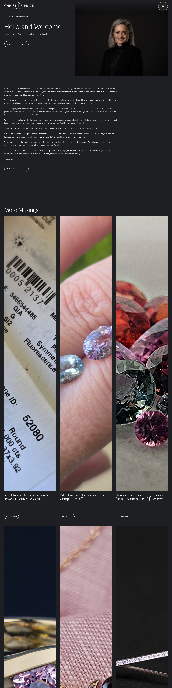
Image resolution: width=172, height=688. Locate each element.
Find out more (11, 516)
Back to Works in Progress (16, 44)
